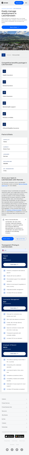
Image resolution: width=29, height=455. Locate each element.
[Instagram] (21, 449)
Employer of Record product (14, 210)
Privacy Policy (7, 440)
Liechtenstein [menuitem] (17, 8)
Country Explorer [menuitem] (7, 8)
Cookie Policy (14, 440)
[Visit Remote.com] (6, 3)
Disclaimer (12, 444)
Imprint (17, 444)
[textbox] (14, 250)
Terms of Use (22, 440)
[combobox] (14, 250)
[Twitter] (17, 449)
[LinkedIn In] (12, 449)
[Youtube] (7, 449)
